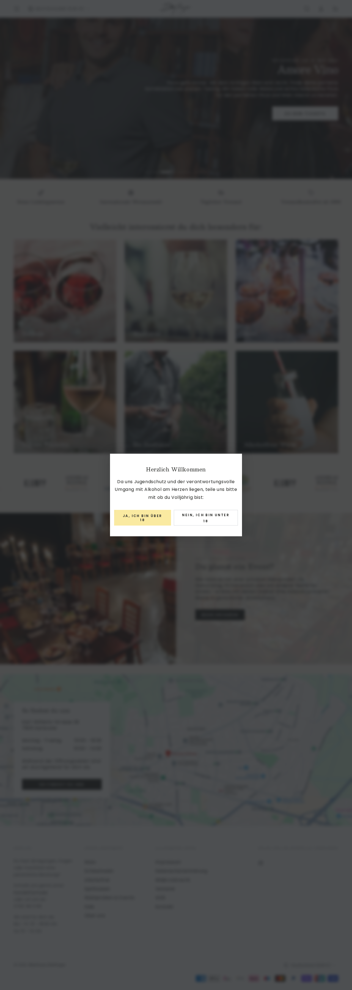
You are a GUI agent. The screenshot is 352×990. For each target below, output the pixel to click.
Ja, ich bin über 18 (142, 517)
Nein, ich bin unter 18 (205, 518)
